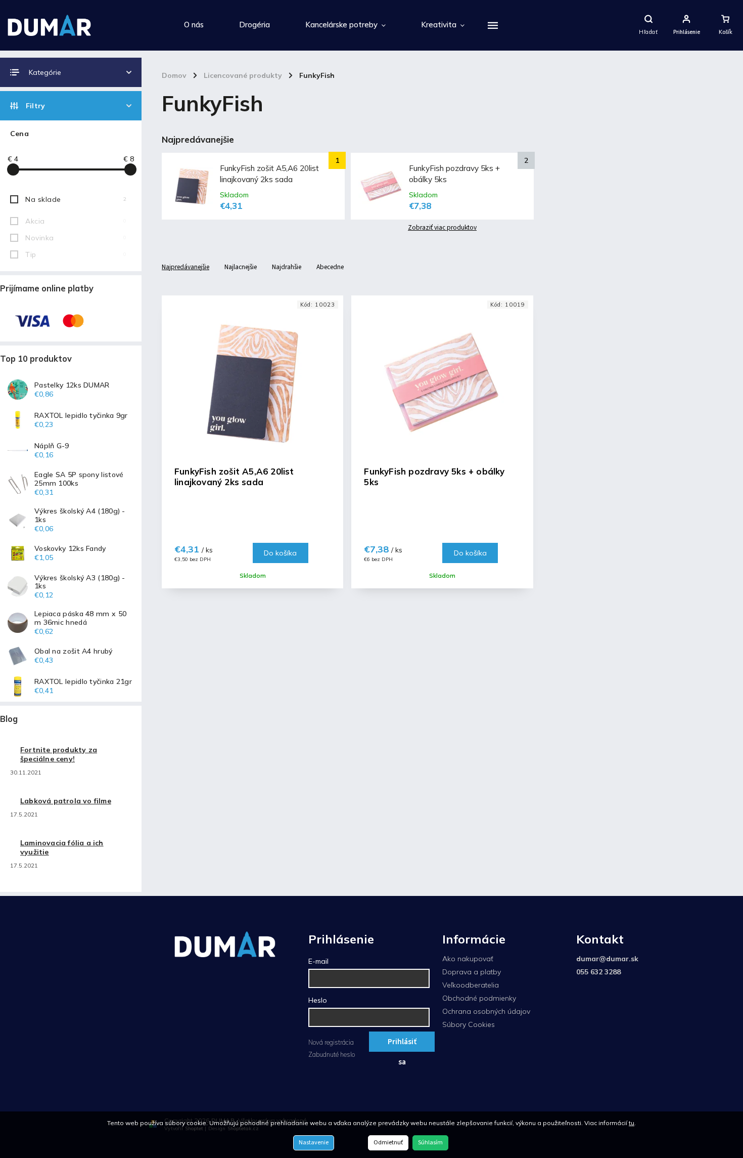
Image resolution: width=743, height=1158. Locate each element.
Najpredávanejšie (185, 267)
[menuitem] (193, 25)
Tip (75, 254)
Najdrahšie (286, 267)
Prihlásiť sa (402, 1044)
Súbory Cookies (468, 1024)
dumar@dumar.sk (607, 958)
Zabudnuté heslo (331, 1054)
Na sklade (75, 199)
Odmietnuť (388, 1142)
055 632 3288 (598, 971)
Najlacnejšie (240, 267)
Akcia (75, 221)
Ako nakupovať (467, 958)
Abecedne (330, 267)
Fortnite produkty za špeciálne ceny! (58, 754)
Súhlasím (430, 1142)
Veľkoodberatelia (470, 985)
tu (631, 1123)
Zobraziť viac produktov (442, 227)
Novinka (75, 237)
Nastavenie (314, 1142)
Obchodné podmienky (479, 998)
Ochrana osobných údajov (486, 1011)
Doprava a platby (471, 971)
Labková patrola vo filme (65, 800)
